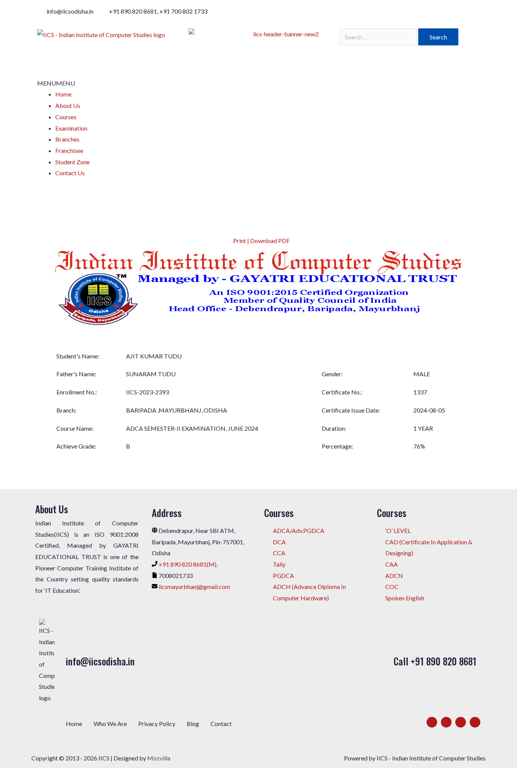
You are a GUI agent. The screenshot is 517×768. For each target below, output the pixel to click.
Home (63, 94)
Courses (65, 116)
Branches (67, 139)
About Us (67, 105)
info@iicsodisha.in (100, 661)
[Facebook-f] (432, 722)
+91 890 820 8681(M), (188, 564)
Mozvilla (158, 758)
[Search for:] (379, 37)
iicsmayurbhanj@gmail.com (194, 586)
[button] (56, 83)
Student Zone (72, 161)
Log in (77, 187)
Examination (71, 128)
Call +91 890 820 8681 (435, 661)
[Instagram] (460, 722)
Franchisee (69, 150)
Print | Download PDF (261, 240)
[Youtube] (475, 722)
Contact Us (70, 172)
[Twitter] (446, 722)
